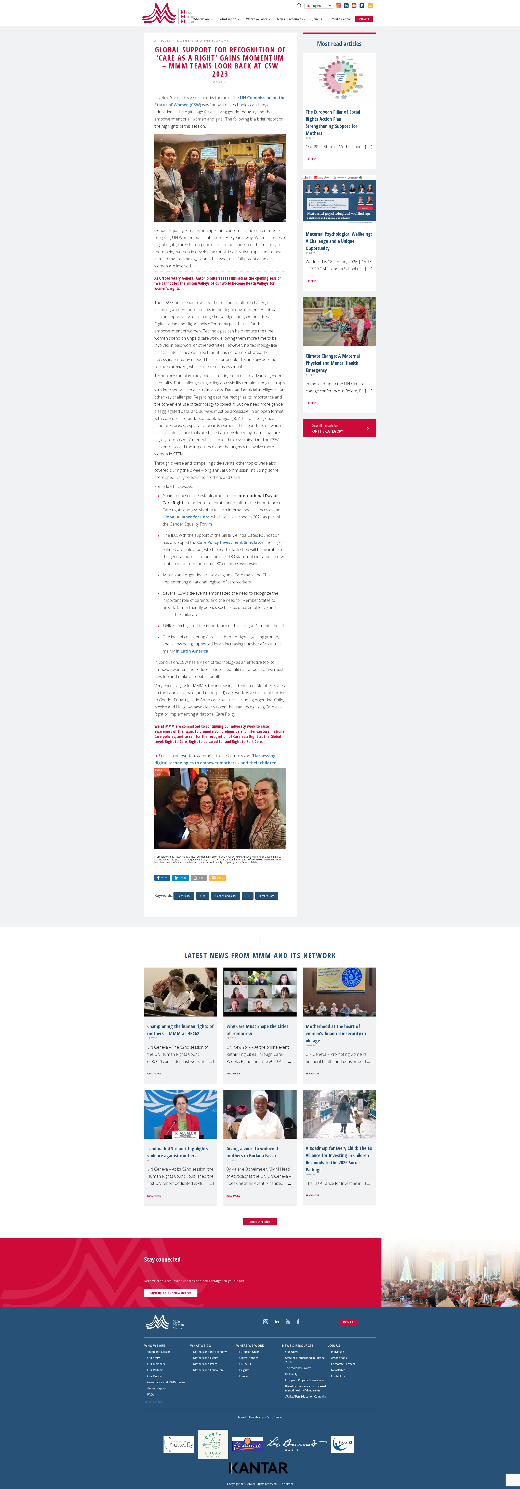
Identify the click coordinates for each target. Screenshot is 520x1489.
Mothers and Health (205, 1358)
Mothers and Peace (205, 1364)
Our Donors (154, 1376)
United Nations (248, 1358)
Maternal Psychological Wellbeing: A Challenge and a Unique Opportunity (339, 240)
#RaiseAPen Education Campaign (306, 1396)
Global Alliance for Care (185, 517)
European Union (249, 1352)
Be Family (291, 1374)
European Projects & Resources (304, 1380)
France (243, 1376)
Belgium (244, 1370)
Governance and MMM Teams (166, 1382)
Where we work (257, 19)
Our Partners (155, 1370)
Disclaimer (286, 1484)
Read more (154, 1073)
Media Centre (341, 19)
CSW (202, 896)
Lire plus (311, 159)
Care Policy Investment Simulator (230, 542)
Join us (317, 19)
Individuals (337, 1352)
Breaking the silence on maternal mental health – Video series (305, 1388)
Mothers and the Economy (203, 40)
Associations (339, 1358)
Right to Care (266, 896)
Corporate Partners (343, 1364)
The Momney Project (298, 1368)
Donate (349, 1322)
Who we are (202, 19)
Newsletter (338, 1370)
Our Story (153, 1358)
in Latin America (192, 651)
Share (163, 877)
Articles (162, 40)
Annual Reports (157, 1388)
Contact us (338, 1376)
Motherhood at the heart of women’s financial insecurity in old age (336, 1033)
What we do (228, 19)
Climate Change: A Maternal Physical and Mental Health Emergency (333, 362)
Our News (291, 1352)
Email (220, 877)
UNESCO (245, 1364)
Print (201, 877)
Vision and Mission (159, 1352)
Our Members (156, 1364)
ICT (247, 896)
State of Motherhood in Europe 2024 (305, 1360)
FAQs (150, 1394)
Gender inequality (225, 896)
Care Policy (184, 896)
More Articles (260, 1222)
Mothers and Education (208, 1370)
